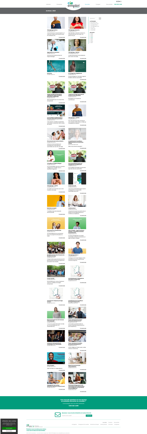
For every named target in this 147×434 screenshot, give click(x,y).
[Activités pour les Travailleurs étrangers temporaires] (77, 293)
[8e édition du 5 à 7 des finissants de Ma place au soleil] (56, 247)
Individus (48, 4)
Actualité (94, 25)
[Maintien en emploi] (56, 200)
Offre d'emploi (50, 365)
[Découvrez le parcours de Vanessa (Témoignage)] (56, 312)
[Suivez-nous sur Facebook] (116, 1)
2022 (92, 38)
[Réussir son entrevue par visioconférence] (77, 358)
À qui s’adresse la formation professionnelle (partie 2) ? (75, 320)
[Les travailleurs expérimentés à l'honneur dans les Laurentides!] (56, 110)
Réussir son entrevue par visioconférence (74, 366)
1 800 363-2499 (118, 4)
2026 (92, 33)
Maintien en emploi (51, 208)
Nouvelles (87, 4)
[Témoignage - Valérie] (56, 178)
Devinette (49, 73)
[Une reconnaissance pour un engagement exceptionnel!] (77, 156)
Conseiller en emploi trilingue (54, 163)
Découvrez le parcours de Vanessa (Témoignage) (55, 320)
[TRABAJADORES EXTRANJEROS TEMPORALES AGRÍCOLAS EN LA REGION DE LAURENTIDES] (56, 87)
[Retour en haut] (146, 433)
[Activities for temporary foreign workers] (56, 293)
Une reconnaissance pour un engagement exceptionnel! (75, 164)
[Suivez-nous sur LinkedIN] (118, 1)
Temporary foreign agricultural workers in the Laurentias (76, 95)
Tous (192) (93, 30)
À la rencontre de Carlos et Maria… (55, 141)
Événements (95, 23)
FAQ (93, 27)
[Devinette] (56, 66)
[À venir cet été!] (56, 271)
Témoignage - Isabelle (73, 117)
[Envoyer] (100, 18)
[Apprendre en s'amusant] (56, 45)
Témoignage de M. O (73, 255)
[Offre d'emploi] (56, 358)
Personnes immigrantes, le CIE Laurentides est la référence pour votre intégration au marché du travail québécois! (76, 387)
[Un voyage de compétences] (77, 66)
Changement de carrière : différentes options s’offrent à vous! (56, 386)
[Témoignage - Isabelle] (77, 110)
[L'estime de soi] (77, 200)
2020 (92, 41)
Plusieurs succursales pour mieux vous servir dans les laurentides (36, 429)
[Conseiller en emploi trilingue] (56, 156)
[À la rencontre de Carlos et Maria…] (56, 134)
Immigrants (74, 424)
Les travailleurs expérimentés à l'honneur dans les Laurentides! (54, 118)
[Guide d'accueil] (77, 178)
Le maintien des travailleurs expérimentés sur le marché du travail (75, 142)
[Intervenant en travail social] (56, 223)
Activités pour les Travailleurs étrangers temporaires (75, 301)
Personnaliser (9, 431)
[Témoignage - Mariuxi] (77, 45)
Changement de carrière (83, 424)
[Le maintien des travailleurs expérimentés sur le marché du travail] (77, 134)
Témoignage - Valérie (52, 185)
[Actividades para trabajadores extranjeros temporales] (77, 271)
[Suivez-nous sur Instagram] (120, 1)
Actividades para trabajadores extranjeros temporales (76, 279)
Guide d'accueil (72, 185)
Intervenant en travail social (54, 230)
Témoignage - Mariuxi (73, 52)
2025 (92, 35)
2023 (92, 37)
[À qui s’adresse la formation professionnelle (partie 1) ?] (77, 336)
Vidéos (93, 29)
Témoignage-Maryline (74, 30)
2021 (92, 40)
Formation (110, 424)
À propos (98, 4)
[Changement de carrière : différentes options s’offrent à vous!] (56, 378)
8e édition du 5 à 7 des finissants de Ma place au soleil (55, 255)
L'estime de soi (71, 208)
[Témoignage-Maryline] (77, 22)
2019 (92, 42)
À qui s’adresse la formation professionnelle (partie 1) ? (75, 344)
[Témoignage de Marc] (56, 22)
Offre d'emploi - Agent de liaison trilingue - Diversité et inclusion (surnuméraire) (76, 231)
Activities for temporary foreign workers (55, 301)
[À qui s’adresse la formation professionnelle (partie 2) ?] (77, 312)
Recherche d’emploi (94, 424)
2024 (92, 36)
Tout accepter (9, 428)
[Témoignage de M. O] (77, 247)
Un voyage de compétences (75, 73)
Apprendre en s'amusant (53, 52)
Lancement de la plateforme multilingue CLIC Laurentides (54, 344)
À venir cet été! (50, 278)
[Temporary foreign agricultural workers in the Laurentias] (77, 87)
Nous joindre (109, 4)
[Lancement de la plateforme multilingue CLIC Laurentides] (56, 336)
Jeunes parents (103, 424)
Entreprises (59, 4)
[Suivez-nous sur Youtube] (119, 1)
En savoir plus (62, 37)
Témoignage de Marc (52, 30)
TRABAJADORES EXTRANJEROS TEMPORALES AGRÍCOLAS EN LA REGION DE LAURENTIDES (54, 95)
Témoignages (95, 26)
